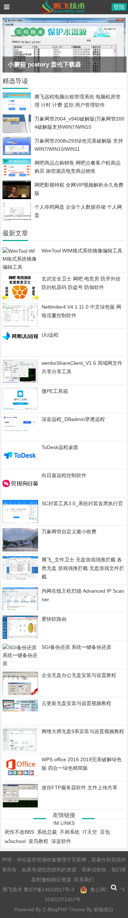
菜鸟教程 (38, 841)
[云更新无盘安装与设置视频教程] (20, 709)
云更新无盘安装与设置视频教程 (76, 703)
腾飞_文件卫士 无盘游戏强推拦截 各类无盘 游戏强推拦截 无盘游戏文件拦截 (83, 568)
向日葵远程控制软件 (64, 475)
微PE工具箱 (55, 391)
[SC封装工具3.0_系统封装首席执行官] (20, 522)
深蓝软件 (61, 841)
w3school (15, 841)
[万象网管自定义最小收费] (20, 550)
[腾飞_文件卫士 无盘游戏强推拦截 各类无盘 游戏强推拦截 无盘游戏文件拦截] (20, 578)
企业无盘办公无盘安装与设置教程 (79, 675)
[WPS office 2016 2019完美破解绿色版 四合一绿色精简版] (20, 775)
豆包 (105, 832)
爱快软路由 (54, 619)
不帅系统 (70, 832)
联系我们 (84, 879)
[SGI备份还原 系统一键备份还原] (20, 663)
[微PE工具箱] (20, 408)
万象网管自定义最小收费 (69, 531)
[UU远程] (20, 339)
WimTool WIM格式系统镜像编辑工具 (82, 250)
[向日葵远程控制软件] (20, 493)
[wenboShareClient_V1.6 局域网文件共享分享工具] (20, 381)
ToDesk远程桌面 (60, 447)
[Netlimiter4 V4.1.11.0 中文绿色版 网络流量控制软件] (20, 325)
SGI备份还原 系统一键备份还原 (76, 647)
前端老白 (103, 909)
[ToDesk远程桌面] (20, 465)
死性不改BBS (19, 832)
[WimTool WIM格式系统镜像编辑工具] (20, 267)
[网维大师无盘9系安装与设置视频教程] (20, 750)
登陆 (119, 7)
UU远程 (50, 335)
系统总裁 (47, 832)
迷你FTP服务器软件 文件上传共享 (79, 787)
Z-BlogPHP (55, 909)
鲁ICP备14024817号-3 (49, 889)
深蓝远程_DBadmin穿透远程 (73, 419)
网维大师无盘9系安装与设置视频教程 (83, 731)
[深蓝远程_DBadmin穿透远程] (20, 430)
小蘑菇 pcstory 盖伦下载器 (44, 64)
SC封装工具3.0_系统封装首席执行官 (82, 503)
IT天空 (89, 832)
